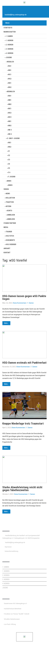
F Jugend (11, 177)
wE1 (9, 143)
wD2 (9, 87)
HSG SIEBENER (11, 244)
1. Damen (9, 36)
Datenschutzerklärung (11, 551)
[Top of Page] (42, 646)
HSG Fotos (10, 236)
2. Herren (9, 45)
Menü (7, 23)
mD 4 (10, 134)
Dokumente (10, 240)
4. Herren (9, 53)
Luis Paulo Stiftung (10, 624)
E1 (9, 151)
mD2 (9, 126)
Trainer (9, 232)
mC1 (9, 108)
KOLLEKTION (10, 198)
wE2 (9, 147)
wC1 (9, 74)
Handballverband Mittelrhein (12, 609)
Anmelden (11, 215)
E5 (9, 168)
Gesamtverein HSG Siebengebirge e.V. (15, 603)
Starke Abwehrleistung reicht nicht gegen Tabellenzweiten (22, 489)
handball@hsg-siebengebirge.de (16, 15)
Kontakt (7, 253)
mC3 (9, 117)
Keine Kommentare (19, 303)
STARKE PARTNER (10, 223)
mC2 (9, 113)
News (8, 194)
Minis (9, 181)
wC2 (9, 79)
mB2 (9, 104)
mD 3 (10, 130)
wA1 (9, 66)
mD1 (9, 121)
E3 (9, 160)
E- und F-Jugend (13, 138)
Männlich (11, 91)
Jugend (9, 57)
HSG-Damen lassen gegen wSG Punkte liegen (24, 297)
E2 (9, 155)
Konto (9, 211)
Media (6, 227)
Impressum (8, 547)
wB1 (9, 70)
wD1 (9, 83)
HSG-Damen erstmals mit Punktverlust (24, 362)
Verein (6, 189)
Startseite (8, 28)
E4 (9, 164)
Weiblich (10, 62)
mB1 (9, 100)
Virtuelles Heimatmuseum (12, 619)
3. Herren (9, 49)
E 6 (9, 172)
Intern (8, 206)
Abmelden (11, 219)
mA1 (9, 96)
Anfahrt (7, 248)
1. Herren (9, 40)
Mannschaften (10, 32)
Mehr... (6, 323)
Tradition (10, 202)
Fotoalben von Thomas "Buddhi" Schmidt (16, 614)
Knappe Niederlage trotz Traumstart (23, 423)
